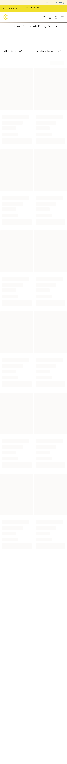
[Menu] (62, 17)
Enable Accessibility (53, 2)
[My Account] (50, 17)
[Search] (44, 17)
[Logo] (6, 17)
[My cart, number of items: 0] (56, 17)
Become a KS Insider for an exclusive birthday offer (27, 26)
